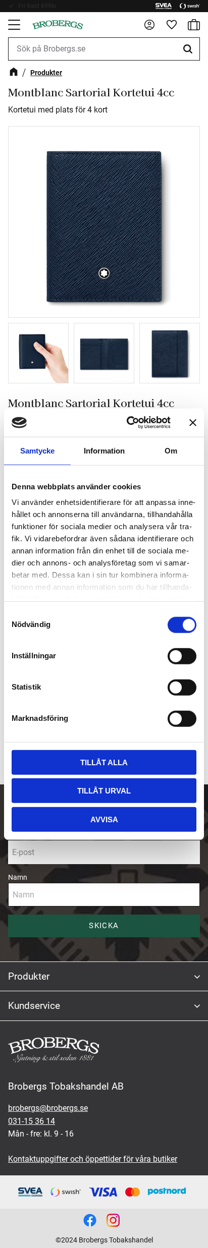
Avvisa (104, 819)
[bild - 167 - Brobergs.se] (89, 1220)
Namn (17, 877)
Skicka (104, 925)
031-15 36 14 (31, 1121)
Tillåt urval (104, 790)
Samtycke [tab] (37, 450)
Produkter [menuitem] (28, 976)
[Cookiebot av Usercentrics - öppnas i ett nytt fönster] (129, 422)
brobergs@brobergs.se (48, 1108)
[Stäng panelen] (192, 422)
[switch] (182, 656)
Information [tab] (104, 450)
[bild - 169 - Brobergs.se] (113, 1220)
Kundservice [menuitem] (34, 1005)
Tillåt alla (104, 762)
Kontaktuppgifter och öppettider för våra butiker (92, 1159)
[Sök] (189, 49)
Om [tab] (171, 450)
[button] (15, 25)
